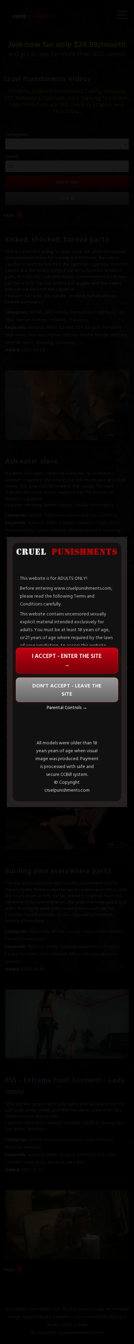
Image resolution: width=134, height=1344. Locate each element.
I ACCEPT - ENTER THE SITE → (67, 660)
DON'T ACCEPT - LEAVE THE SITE (66, 689)
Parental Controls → (67, 707)
